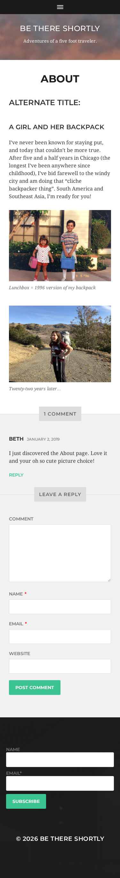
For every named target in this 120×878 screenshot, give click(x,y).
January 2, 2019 (43, 439)
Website (19, 653)
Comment (21, 519)
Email (18, 624)
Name (18, 594)
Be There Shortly (60, 28)
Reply (16, 475)
